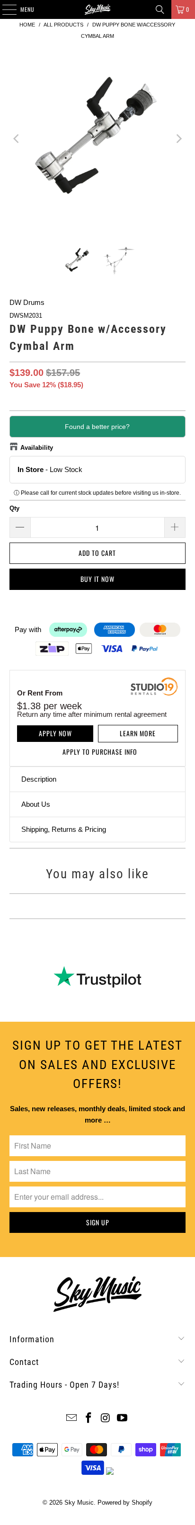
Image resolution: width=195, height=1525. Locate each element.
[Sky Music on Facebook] (88, 1418)
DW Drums (26, 302)
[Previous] (16, 138)
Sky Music (79, 1502)
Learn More (138, 733)
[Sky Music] (97, 9)
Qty (14, 508)
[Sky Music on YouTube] (122, 1418)
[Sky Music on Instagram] (105, 1418)
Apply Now (55, 733)
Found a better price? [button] (97, 426)
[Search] (160, 9)
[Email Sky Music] (72, 1418)
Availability (36, 447)
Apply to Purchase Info (99, 752)
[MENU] (4, 9)
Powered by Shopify (125, 1502)
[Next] (178, 138)
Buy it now (97, 579)
